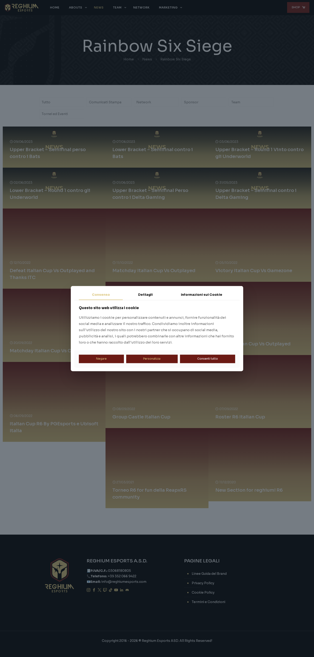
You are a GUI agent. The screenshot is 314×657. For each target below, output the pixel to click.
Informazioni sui (201, 295)
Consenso (101, 295)
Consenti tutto (207, 359)
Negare (101, 359)
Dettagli (145, 295)
